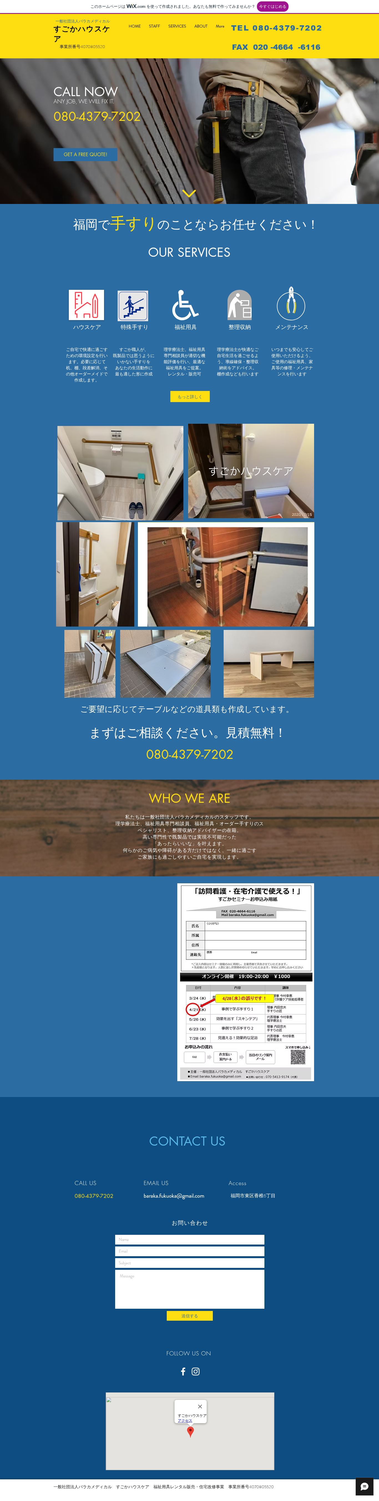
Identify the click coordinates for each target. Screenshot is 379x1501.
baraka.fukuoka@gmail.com (174, 1196)
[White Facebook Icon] (183, 1371)
